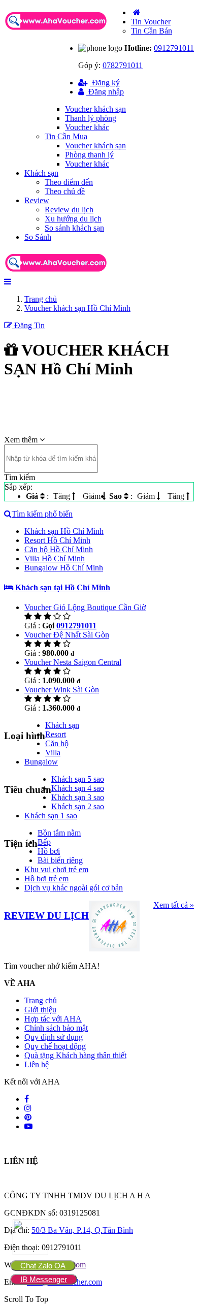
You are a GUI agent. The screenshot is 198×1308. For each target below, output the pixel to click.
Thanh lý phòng (90, 118)
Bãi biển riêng (60, 860)
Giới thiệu (40, 1009)
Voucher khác (87, 127)
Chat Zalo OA (42, 1265)
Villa (52, 752)
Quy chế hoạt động (55, 1046)
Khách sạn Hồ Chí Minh (64, 531)
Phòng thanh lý (89, 154)
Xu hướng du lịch (73, 218)
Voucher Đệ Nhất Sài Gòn (66, 634)
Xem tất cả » (173, 905)
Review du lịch (69, 209)
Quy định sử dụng (53, 1037)
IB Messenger (43, 1279)
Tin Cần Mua (66, 136)
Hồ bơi (49, 851)
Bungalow (41, 761)
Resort (55, 734)
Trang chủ (40, 1000)
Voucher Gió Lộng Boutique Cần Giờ (85, 607)
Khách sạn (41, 173)
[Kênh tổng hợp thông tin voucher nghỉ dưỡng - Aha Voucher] (67, 30)
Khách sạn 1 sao (50, 815)
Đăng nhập (105, 91)
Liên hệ (36, 1064)
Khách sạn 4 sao (77, 788)
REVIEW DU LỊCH (46, 915)
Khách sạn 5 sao (77, 779)
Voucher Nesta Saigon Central (72, 662)
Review (36, 200)
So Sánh (37, 237)
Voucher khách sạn (95, 109)
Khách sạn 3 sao (77, 797)
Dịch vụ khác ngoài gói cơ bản (73, 887)
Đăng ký (105, 82)
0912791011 (174, 48)
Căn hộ (57, 743)
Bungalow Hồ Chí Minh (63, 567)
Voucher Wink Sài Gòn (61, 689)
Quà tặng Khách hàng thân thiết (75, 1055)
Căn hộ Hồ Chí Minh (58, 549)
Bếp (44, 842)
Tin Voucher (151, 21)
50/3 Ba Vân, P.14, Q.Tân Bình (82, 1230)
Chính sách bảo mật (56, 1028)
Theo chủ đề (65, 191)
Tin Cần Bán (151, 30)
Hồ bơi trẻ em (46, 878)
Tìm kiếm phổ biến (42, 513)
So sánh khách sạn (74, 228)
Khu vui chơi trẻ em (56, 869)
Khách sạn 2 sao (77, 806)
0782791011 (123, 65)
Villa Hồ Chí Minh (54, 558)
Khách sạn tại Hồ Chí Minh (61, 587)
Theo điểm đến (69, 182)
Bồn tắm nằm (59, 832)
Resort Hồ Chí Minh (57, 540)
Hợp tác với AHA (53, 1018)
